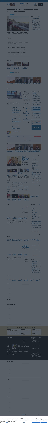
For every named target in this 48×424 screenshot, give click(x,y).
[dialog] (24, 420)
